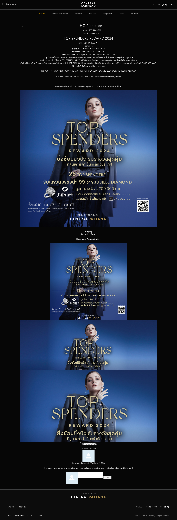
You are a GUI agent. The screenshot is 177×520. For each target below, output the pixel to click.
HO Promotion (91, 26)
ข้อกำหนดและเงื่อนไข (34, 515)
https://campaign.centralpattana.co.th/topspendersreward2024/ (93, 86)
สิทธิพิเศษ (92, 13)
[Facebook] (159, 5)
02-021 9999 (151, 507)
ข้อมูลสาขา (107, 13)
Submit (107, 477)
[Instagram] (162, 5)
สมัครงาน (11, 507)
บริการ (121, 13)
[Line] (166, 5)
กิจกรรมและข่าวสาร (60, 13)
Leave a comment (88, 448)
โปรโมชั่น (42, 13)
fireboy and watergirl (81, 463)
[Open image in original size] (88, 4)
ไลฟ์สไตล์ (78, 13)
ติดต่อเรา (134, 13)
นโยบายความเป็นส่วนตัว (16, 515)
